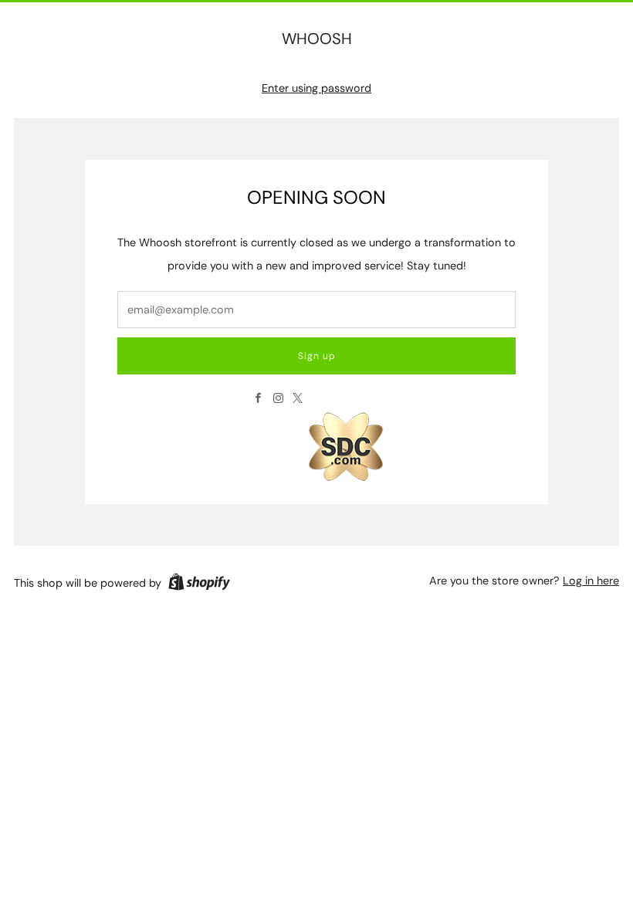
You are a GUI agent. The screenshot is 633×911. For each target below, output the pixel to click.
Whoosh (317, 39)
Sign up (317, 356)
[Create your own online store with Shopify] (199, 584)
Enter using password (316, 88)
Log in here (591, 581)
